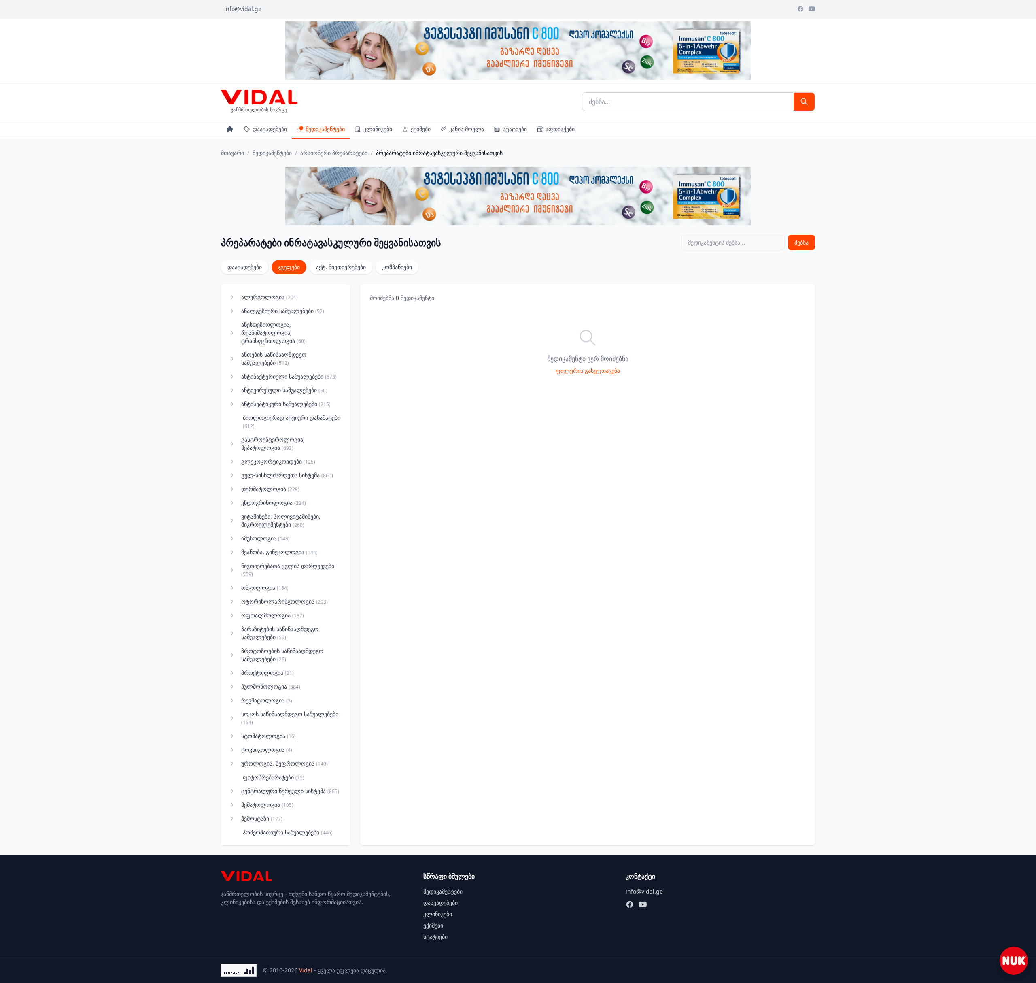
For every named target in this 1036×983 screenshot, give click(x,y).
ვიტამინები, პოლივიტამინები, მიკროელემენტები (281, 520)
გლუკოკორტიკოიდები (278, 461)
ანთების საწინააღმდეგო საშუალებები (273, 358)
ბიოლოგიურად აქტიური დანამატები (291, 422)
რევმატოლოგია (266, 700)
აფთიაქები (560, 129)
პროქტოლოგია (267, 673)
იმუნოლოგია (265, 538)
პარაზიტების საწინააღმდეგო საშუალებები (279, 633)
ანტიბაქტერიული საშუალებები (289, 376)
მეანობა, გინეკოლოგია (279, 552)
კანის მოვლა (466, 129)
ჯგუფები (289, 267)
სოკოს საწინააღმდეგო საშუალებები (289, 718)
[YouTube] (812, 9)
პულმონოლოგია (270, 686)
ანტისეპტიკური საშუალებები (286, 404)
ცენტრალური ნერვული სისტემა (290, 791)
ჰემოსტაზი (261, 818)
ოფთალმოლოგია (272, 615)
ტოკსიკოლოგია (266, 749)
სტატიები (515, 129)
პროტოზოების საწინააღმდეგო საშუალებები (282, 655)
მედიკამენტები (325, 129)
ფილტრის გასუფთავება (588, 370)
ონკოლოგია (265, 588)
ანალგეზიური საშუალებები (282, 311)
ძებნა (801, 242)
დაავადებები (270, 129)
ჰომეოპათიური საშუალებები (288, 832)
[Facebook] (800, 9)
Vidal (305, 970)
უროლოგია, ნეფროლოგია (284, 763)
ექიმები (421, 129)
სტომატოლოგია (268, 736)
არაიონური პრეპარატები (333, 153)
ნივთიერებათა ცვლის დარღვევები (287, 570)
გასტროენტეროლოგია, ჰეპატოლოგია (273, 443)
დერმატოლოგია (270, 489)
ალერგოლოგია (269, 297)
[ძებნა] (804, 102)
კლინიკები (377, 129)
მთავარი (232, 153)
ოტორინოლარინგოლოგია (284, 601)
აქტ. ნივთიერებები (341, 267)
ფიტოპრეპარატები (273, 777)
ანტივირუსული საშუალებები (284, 390)
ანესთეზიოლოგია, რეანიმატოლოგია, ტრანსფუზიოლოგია (273, 333)
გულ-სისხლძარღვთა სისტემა (287, 475)
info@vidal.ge (242, 9)
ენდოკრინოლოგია (273, 502)
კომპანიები (397, 267)
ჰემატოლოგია (267, 805)
